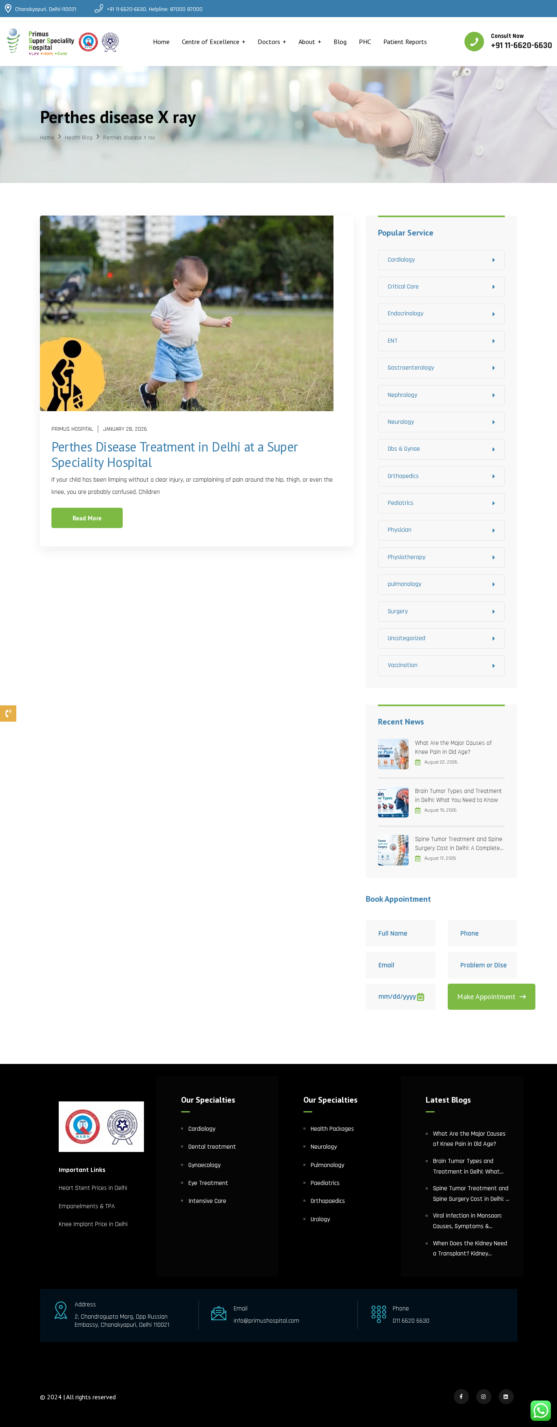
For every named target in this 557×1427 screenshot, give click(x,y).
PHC (365, 41)
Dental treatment (212, 1147)
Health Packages (332, 1129)
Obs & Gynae (404, 449)
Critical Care (403, 286)
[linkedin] (506, 1396)
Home (161, 41)
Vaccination (403, 665)
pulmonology (404, 584)
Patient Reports (405, 41)
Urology (320, 1219)
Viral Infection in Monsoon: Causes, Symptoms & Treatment (467, 1221)
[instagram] (483, 1396)
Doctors (269, 41)
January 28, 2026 (125, 429)
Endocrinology (405, 313)
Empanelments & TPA (88, 1206)
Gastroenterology (411, 367)
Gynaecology (204, 1165)
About (306, 41)
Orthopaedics (328, 1201)
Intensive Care (207, 1201)
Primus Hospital (72, 429)
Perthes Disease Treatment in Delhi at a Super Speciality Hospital (174, 454)
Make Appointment (486, 996)
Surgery (398, 611)
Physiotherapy (406, 557)
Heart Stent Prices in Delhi (93, 1188)
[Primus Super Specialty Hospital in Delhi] (63, 41)
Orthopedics (403, 476)
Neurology (401, 422)
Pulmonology (327, 1165)
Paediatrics (325, 1183)
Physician (399, 530)
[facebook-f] (461, 1396)
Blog (340, 41)
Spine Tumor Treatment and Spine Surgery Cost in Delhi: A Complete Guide (458, 844)
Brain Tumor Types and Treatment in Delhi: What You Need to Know (458, 795)
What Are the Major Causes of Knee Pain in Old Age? (453, 747)
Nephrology (402, 395)
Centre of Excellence (210, 41)
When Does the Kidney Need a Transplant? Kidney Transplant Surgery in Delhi (470, 1249)
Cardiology (401, 259)
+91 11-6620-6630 (521, 45)
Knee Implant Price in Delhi (93, 1224)
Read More (87, 518)
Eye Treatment (208, 1183)
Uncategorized (406, 638)
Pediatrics (400, 503)
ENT (393, 341)
